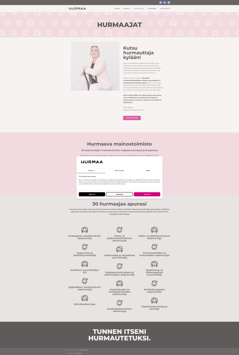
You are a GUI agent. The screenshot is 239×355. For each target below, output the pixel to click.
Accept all (147, 194)
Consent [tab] (91, 170)
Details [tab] (148, 170)
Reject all (92, 194)
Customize (119, 194)
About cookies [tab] (119, 170)
